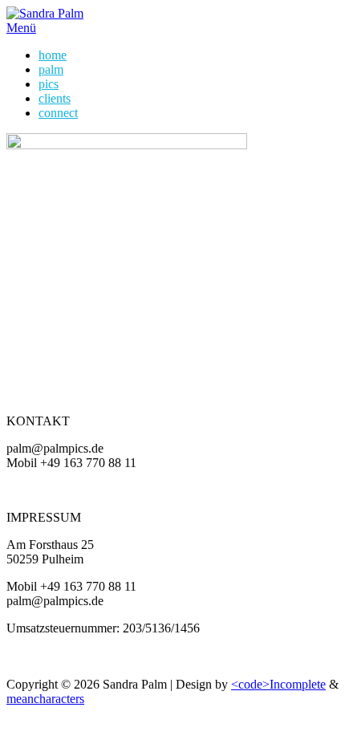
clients (55, 98)
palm (51, 69)
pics (49, 84)
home (53, 55)
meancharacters (45, 698)
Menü (21, 28)
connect (58, 113)
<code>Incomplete (278, 684)
